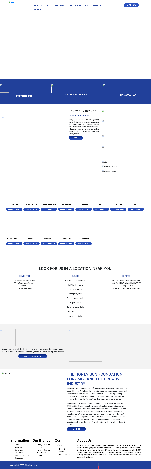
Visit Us (76, 429)
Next (75, 138)
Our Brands (60, 6)
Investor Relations (93, 6)
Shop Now (131, 5)
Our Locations (76, 6)
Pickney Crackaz (43, 450)
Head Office (63, 449)
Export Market (64, 454)
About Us (45, 6)
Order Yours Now (32, 356)
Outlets (62, 452)
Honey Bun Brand (43, 445)
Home (36, 6)
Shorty (39, 447)
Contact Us (39, 10)
